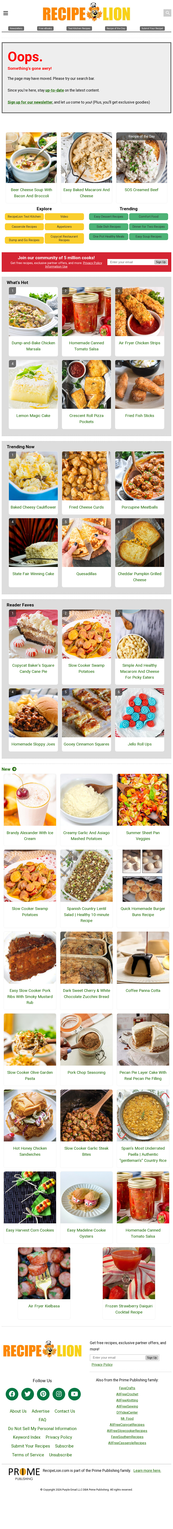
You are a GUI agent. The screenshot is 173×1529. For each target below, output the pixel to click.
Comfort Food (148, 216)
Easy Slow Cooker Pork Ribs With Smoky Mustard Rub (30, 996)
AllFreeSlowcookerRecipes (127, 1431)
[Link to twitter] (27, 1394)
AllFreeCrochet (127, 1394)
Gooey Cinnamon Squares (86, 744)
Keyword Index (27, 1437)
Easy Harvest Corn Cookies (30, 1230)
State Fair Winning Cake (33, 573)
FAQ (42, 1419)
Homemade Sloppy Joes (33, 744)
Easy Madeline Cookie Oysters (86, 1233)
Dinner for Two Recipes (148, 227)
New (6, 769)
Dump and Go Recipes (24, 240)
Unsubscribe (60, 1454)
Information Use (56, 266)
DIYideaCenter (127, 1413)
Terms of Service (28, 1454)
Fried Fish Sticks (139, 415)
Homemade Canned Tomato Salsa (86, 346)
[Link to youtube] (74, 1394)
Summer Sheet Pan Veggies (143, 835)
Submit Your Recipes (30, 1446)
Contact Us (65, 1411)
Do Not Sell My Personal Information (42, 1428)
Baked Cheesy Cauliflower (33, 507)
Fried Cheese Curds (86, 507)
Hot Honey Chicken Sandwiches (30, 1151)
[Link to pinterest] (43, 1394)
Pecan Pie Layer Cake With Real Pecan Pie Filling (142, 1075)
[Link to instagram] (59, 1394)
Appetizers (64, 227)
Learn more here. (147, 1471)
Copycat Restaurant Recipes (64, 238)
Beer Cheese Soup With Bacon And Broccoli (31, 192)
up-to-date (54, 90)
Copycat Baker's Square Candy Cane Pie (33, 668)
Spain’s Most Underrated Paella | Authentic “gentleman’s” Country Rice (142, 1154)
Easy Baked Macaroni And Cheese (86, 192)
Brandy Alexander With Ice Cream (30, 835)
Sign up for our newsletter (30, 102)
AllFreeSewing (127, 1406)
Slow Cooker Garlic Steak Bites (86, 1151)
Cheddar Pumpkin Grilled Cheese (139, 576)
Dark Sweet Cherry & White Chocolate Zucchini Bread (86, 993)
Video (64, 216)
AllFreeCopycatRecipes (127, 1425)
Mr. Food (127, 1419)
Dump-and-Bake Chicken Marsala (33, 346)
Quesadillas (86, 573)
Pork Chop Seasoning (86, 1072)
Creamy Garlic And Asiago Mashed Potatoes (86, 835)
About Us (18, 1411)
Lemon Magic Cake (33, 415)
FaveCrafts (127, 1388)
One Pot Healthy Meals (108, 236)
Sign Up (161, 262)
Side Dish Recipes (109, 227)
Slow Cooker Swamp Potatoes (86, 668)
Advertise (41, 1411)
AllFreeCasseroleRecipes (127, 1443)
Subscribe (64, 1446)
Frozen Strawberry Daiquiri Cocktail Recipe (129, 1309)
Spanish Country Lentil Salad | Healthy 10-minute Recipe (86, 914)
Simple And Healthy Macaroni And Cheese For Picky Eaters (139, 671)
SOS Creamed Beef (141, 189)
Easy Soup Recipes (149, 236)
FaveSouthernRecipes (127, 1437)
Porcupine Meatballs (140, 507)
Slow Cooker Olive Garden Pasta (30, 1075)
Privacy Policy (92, 263)
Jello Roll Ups (140, 744)
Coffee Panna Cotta (143, 990)
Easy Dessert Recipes (108, 216)
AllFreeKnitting (127, 1400)
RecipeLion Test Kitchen (24, 216)
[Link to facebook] (12, 1394)
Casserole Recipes (24, 227)
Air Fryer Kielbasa (44, 1306)
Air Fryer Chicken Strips (139, 343)
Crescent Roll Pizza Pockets (86, 418)
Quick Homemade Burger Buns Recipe (143, 911)
